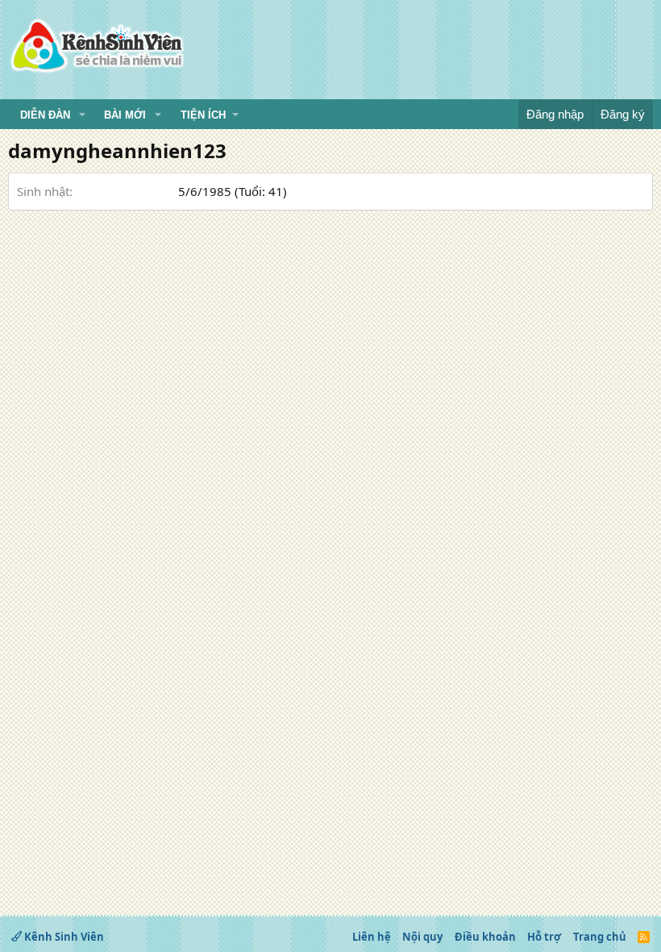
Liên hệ (371, 936)
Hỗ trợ (544, 936)
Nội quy (422, 936)
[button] (82, 115)
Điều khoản (485, 936)
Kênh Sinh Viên (63, 936)
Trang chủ (599, 936)
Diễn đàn (45, 115)
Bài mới (125, 115)
